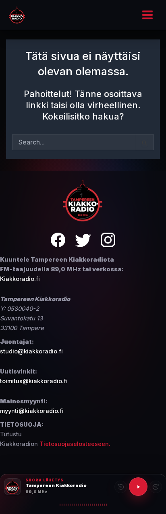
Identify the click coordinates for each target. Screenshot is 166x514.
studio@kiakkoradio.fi (31, 351)
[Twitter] (83, 241)
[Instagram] (108, 241)
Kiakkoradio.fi (20, 279)
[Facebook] (58, 241)
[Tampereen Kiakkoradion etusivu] (83, 200)
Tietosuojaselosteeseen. (74, 444)
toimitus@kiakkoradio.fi (34, 381)
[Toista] (138, 486)
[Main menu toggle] (147, 14)
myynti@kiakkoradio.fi (32, 411)
